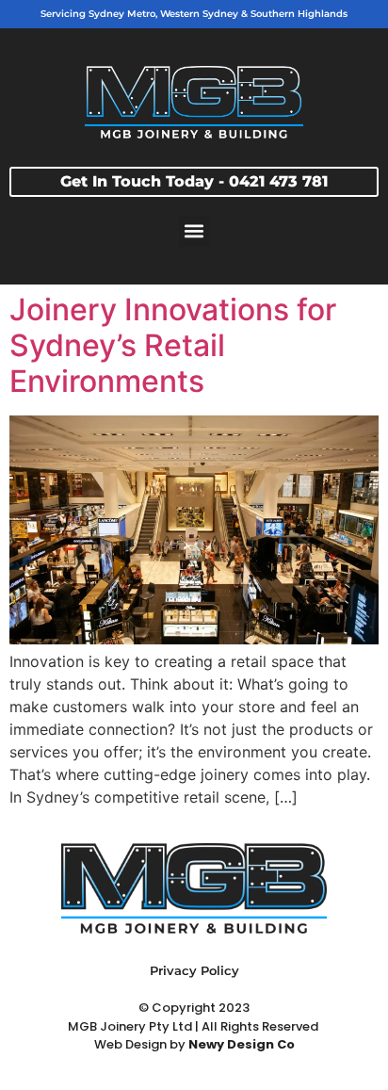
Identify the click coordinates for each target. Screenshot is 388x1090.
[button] (194, 231)
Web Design (130, 1044)
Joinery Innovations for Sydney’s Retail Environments (172, 345)
